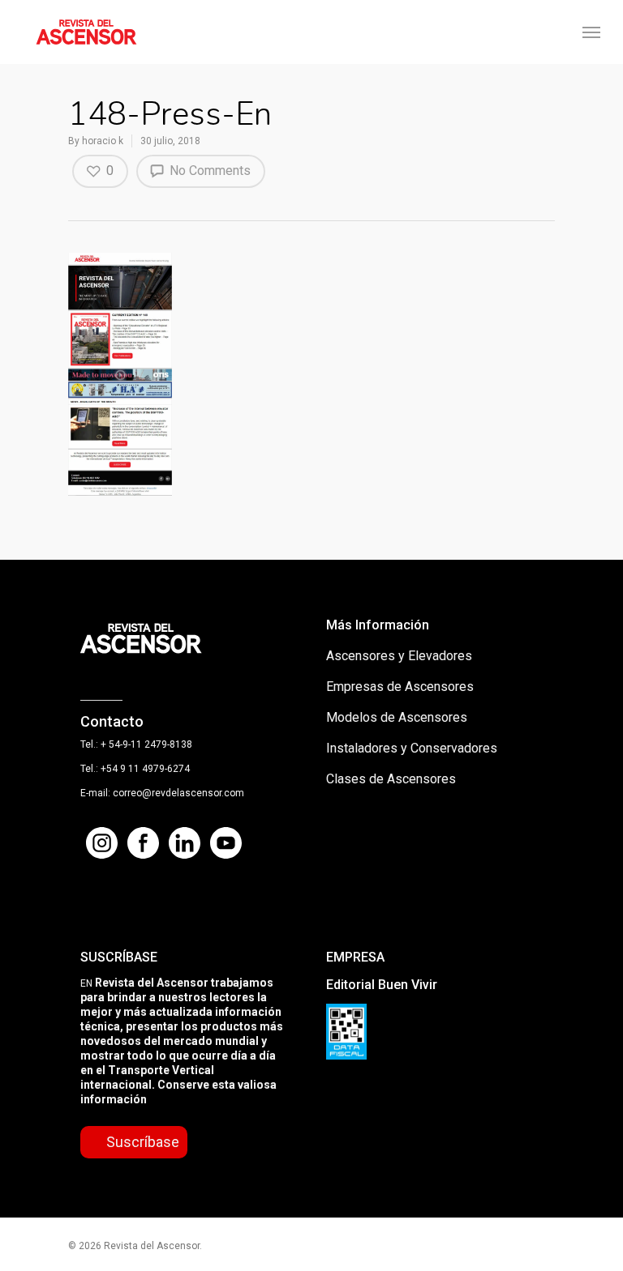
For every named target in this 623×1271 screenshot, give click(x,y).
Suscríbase (142, 1141)
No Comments (208, 170)
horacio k (102, 141)
